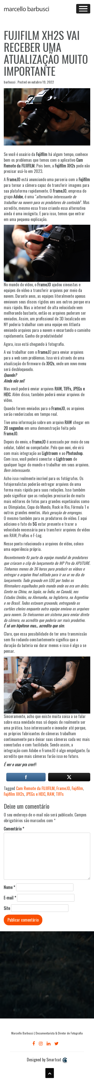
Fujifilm (77, 788)
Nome (9, 887)
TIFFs (60, 794)
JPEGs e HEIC (35, 794)
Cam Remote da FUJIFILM (35, 788)
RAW (50, 794)
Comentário (14, 829)
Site (7, 908)
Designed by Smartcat (44, 1060)
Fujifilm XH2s (14, 794)
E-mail (10, 898)
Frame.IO (63, 788)
